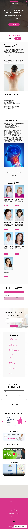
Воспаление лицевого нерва (13, 339)
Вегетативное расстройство (12, 359)
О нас (14, 505)
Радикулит (10, 346)
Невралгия (10, 344)
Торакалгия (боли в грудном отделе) (14, 351)
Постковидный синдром (12, 358)
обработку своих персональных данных (14, 323)
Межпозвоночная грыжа (12, 367)
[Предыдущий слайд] (1, 399)
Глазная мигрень (11, 364)
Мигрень (10, 369)
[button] (14, 24)
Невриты (10, 357)
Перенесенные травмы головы (13, 345)
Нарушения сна (11, 349)
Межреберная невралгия (12, 368)
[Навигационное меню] (26, 1)
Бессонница (10, 362)
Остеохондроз (11, 374)
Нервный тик (10, 372)
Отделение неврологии (16, 35)
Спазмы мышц (11, 354)
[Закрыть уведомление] (26, 525)
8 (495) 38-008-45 (14, 1)
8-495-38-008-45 (15, 516)
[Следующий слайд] (26, 399)
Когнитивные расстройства (12, 340)
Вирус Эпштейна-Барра (12, 363)
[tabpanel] (14, 401)
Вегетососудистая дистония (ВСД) (13, 338)
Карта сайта (14, 507)
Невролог (10, 35)
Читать (14, 402)
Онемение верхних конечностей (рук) (14, 350)
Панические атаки (11, 343)
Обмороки (10, 373)
